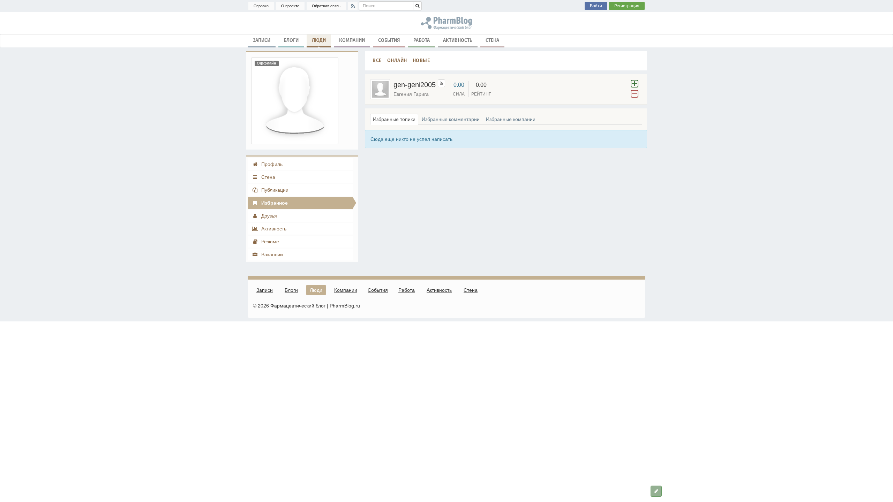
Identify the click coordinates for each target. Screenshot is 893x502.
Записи (261, 40)
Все (377, 60)
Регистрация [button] (626, 5)
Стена (492, 40)
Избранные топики (394, 119)
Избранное (274, 203)
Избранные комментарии (451, 119)
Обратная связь (326, 6)
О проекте (290, 6)
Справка (261, 6)
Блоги (291, 40)
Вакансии (271, 254)
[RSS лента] (441, 83)
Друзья (268, 216)
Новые (421, 60)
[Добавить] (656, 491)
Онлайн (397, 60)
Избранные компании (510, 119)
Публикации (274, 190)
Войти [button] (596, 5)
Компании (352, 40)
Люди (319, 40)
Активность (457, 40)
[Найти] (417, 5)
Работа (421, 40)
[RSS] (353, 6)
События (389, 40)
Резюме (269, 241)
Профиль (271, 164)
